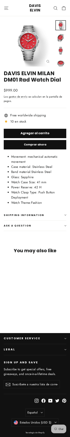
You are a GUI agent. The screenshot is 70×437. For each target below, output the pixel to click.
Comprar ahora (35, 144)
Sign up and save (21, 362)
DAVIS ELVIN (35, 8)
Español (32, 412)
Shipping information (24, 215)
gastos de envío (18, 96)
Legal (9, 349)
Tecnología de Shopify (35, 432)
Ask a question (17, 225)
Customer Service (22, 338)
